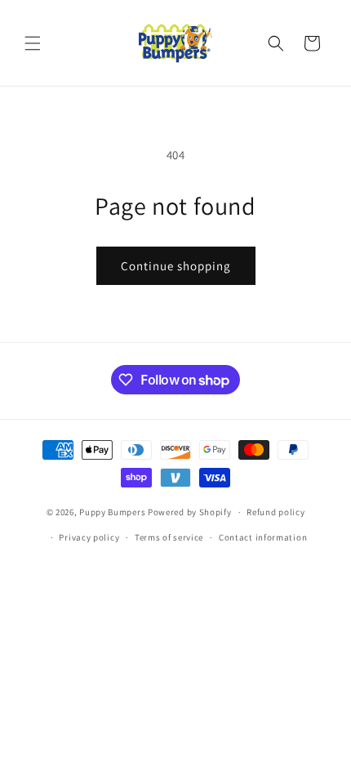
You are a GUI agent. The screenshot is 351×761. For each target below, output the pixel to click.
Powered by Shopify (190, 512)
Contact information (263, 537)
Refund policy (275, 512)
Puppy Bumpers (112, 512)
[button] (33, 43)
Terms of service (169, 537)
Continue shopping (176, 266)
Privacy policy (89, 537)
